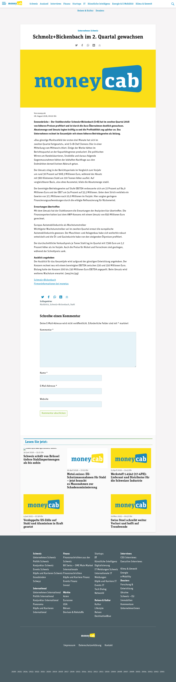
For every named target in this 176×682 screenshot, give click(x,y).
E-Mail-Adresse (48, 386)
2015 (78, 672)
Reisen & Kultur (85, 11)
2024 (25, 672)
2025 (19, 672)
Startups (76, 4)
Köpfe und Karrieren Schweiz (48, 573)
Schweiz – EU (127, 596)
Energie (124, 573)
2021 (43, 672)
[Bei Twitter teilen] (76, 45)
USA (65, 604)
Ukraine (124, 592)
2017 (66, 672)
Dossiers (100, 11)
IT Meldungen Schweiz (106, 569)
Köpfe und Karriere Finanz (76, 577)
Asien (66, 596)
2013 (90, 672)
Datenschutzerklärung (90, 645)
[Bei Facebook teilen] (82, 45)
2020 (48, 672)
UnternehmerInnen (130, 608)
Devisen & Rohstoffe (73, 612)
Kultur (98, 604)
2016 (72, 672)
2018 (60, 672)
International (40, 588)
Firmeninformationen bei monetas (51, 284)
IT (84, 4)
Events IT (99, 585)
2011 (101, 672)
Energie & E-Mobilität (123, 4)
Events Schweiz (41, 569)
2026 (14, 672)
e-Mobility (125, 577)
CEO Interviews (128, 557)
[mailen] (99, 45)
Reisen (98, 612)
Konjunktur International (45, 600)
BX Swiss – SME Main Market (78, 565)
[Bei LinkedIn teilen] (94, 45)
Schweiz (34, 4)
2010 (107, 672)
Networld (99, 593)
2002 (156, 672)
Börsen (66, 608)
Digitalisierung (102, 565)
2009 (113, 672)
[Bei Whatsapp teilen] (88, 45)
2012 (96, 672)
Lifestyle (99, 608)
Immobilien (126, 600)
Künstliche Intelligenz (99, 4)
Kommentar (46, 330)
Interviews (55, 4)
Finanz (66, 4)
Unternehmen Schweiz (88, 31)
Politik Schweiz (41, 561)
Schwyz (37, 581)
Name (44, 373)
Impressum (69, 645)
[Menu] (4, 4)
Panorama (38, 604)
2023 (31, 672)
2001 (162, 672)
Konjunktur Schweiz (43, 565)
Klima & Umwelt (144, 4)
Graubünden (39, 577)
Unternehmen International (47, 592)
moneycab (41, 113)
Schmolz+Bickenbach (45, 280)
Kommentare (127, 604)
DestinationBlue (103, 616)
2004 (144, 672)
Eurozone (68, 600)
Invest (66, 585)
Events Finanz (70, 581)
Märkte (66, 592)
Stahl (72, 305)
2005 (138, 672)
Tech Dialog (100, 589)
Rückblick (44, 305)
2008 (119, 672)
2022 (37, 672)
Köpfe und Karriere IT (106, 581)
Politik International (43, 596)
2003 (150, 672)
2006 (132, 672)
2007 (125, 672)
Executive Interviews (131, 561)
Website (44, 399)
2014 (84, 672)
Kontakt (109, 645)
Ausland (44, 4)
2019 (55, 672)
